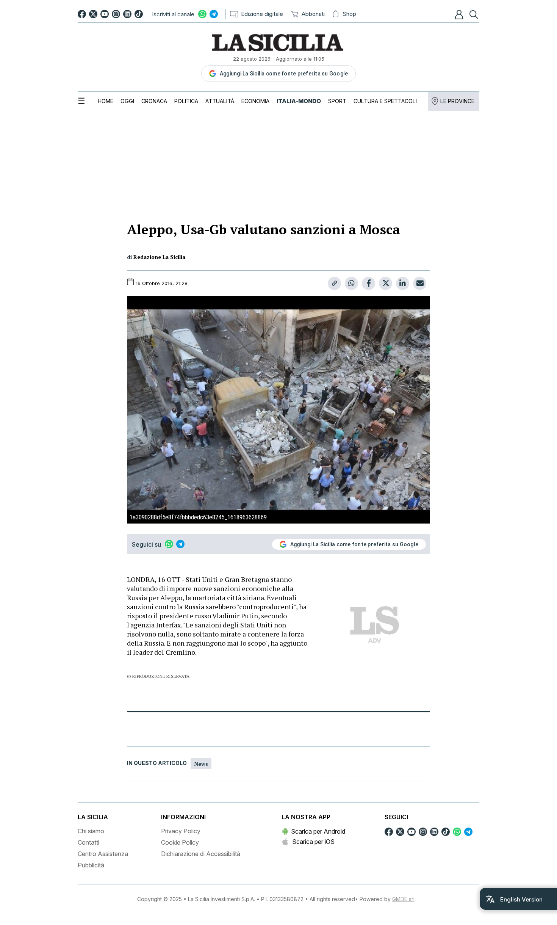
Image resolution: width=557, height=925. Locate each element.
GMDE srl (403, 899)
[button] (460, 14)
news (201, 763)
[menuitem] (105, 101)
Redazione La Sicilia (159, 256)
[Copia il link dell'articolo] (334, 283)
